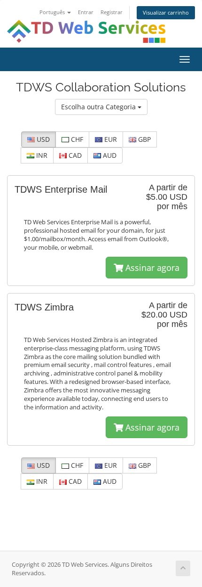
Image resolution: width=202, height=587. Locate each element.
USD (42, 139)
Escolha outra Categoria (99, 106)
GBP (143, 139)
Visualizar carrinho (166, 12)
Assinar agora (151, 267)
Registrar (112, 12)
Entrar (85, 12)
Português (52, 12)
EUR (109, 139)
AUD (109, 155)
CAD (74, 155)
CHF (76, 139)
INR (40, 155)
